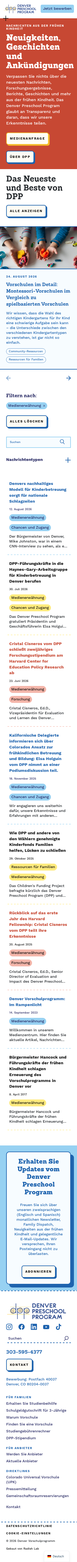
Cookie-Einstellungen (28, 1533)
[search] (38, 442)
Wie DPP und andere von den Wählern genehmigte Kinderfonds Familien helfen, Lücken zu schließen (37, 842)
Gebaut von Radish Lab (22, 1549)
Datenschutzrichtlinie (29, 1526)
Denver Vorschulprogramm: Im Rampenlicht (37, 1001)
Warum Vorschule (22, 1417)
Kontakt (19, 1365)
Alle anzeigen (26, 211)
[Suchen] (62, 441)
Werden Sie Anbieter (24, 1454)
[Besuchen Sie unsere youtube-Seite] (46, 1327)
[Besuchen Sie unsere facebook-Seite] (21, 1326)
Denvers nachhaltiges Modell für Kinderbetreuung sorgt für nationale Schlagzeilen (37, 492)
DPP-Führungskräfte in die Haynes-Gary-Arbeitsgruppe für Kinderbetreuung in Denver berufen (38, 572)
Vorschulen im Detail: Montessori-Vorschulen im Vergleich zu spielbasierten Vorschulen (38, 294)
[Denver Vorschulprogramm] (20, 9)
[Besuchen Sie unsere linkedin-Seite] (34, 1326)
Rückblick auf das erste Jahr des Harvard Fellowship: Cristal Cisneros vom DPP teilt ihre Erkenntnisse (38, 925)
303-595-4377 (24, 1352)
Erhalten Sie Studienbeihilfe (31, 1403)
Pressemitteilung (21, 1489)
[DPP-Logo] (36, 1311)
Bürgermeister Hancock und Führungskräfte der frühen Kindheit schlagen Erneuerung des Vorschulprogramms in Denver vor (38, 1072)
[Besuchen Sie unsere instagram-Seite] (9, 1326)
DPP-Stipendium (21, 1438)
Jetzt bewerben (57, 8)
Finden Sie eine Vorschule (29, 1424)
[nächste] (68, 378)
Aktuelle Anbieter (22, 1461)
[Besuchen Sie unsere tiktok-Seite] (58, 1326)
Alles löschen (27, 421)
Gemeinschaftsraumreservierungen (37, 1496)
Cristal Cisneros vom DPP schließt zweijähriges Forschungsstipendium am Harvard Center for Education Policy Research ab (36, 658)
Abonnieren (38, 1272)
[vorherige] (8, 378)
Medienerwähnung (24, 405)
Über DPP (20, 157)
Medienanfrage (27, 139)
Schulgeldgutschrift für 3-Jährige (36, 1410)
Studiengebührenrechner (28, 1431)
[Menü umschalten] (5, 18)
